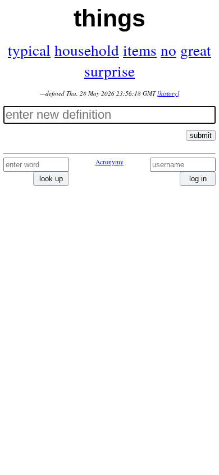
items (140, 49)
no (168, 49)
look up (51, 178)
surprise (109, 70)
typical (29, 49)
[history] (168, 93)
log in (198, 178)
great (195, 49)
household (86, 49)
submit (201, 135)
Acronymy (109, 162)
